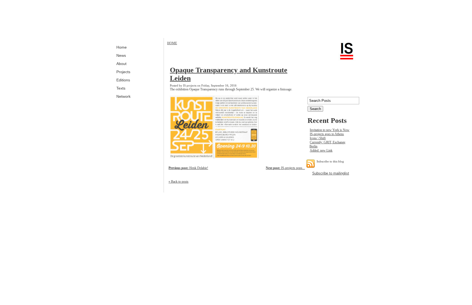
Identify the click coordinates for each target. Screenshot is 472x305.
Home (121, 47)
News (121, 55)
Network (123, 96)
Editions (123, 80)
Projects (123, 72)
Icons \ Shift (318, 138)
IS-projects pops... (285, 168)
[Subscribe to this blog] (310, 163)
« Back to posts (178, 181)
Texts (120, 88)
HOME (172, 43)
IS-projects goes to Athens (327, 134)
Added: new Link (321, 150)
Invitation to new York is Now (329, 130)
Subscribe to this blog (330, 161)
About (121, 63)
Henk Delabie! (188, 168)
